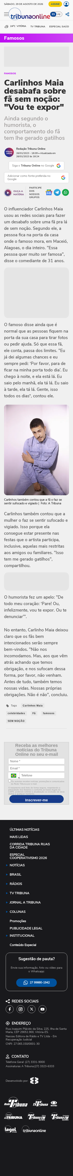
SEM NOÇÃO (16, 721)
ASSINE (55, 4)
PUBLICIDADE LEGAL (26, 928)
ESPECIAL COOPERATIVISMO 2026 (28, 856)
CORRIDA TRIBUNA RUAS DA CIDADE (30, 846)
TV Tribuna (37, 26)
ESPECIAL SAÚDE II (60, 26)
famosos (49, 713)
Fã (34, 713)
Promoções (18, 921)
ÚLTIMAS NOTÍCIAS (24, 829)
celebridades (16, 713)
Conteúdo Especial (23, 945)
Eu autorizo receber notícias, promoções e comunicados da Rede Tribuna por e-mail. (37, 782)
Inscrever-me (36, 800)
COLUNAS (18, 912)
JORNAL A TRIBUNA (25, 902)
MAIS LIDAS (19, 837)
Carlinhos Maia (33, 705)
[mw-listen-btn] (8, 193)
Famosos (10, 73)
